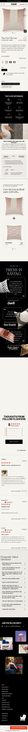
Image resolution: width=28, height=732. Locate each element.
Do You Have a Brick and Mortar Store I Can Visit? (11, 605)
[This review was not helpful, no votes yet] (24, 491)
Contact (4, 700)
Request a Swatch (22, 58)
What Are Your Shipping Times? (11, 578)
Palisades (8, 242)
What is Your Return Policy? (10, 582)
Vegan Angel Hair (6, 86)
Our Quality (5, 687)
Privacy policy (6, 704)
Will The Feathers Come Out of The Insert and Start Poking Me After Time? (12, 574)
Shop (3, 684)
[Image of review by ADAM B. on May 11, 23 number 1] (4, 473)
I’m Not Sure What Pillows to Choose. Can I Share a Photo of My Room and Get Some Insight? (12, 587)
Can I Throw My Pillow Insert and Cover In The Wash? (12, 592)
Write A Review (14, 441)
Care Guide (5, 691)
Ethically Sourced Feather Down (10, 83)
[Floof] (14, 4)
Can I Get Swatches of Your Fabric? (12, 601)
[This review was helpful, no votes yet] (22, 491)
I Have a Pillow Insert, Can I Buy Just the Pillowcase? (11, 568)
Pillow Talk (5, 689)
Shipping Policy (6, 706)
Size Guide (22, 4)
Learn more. (19, 1)
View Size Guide (23, 67)
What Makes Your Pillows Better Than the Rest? (11, 564)
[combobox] (22, 450)
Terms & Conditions (7, 709)
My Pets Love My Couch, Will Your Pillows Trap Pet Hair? (12, 597)
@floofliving (15, 626)
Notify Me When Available (18, 727)
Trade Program (6, 695)
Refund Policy (6, 702)
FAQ (3, 698)
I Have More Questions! (8, 609)
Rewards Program (7, 693)
